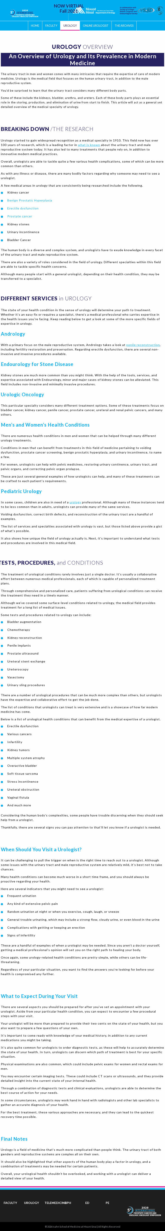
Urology (70, 25)
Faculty (51, 25)
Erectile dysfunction (23, 208)
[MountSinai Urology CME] (23, 12)
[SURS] (137, 10)
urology (75, 502)
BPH (68, 1203)
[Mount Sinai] (94, 10)
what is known (89, 145)
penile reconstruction (143, 345)
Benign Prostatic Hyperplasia (29, 200)
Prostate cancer (19, 216)
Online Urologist (95, 25)
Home (35, 25)
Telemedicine (55, 1203)
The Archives (124, 25)
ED (87, 1203)
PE (107, 1203)
